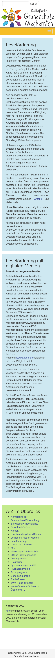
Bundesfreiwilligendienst (24, 523)
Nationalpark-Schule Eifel (24, 551)
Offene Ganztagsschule (23, 555)
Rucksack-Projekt (20, 568)
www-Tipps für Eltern (22, 582)
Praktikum (16, 562)
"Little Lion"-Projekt (21, 544)
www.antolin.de (24, 357)
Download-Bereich (21, 527)
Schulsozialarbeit (20, 576)
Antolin (38, 199)
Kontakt (15, 530)
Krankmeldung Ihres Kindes (26, 534)
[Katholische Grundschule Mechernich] (27, 17)
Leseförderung (19, 541)
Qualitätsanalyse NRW (23, 565)
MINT (14, 548)
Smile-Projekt (18, 579)
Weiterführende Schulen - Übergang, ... (24, 588)
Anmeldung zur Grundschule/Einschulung (25, 518)
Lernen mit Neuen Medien (25, 537)
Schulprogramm (19, 572)
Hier (8, 610)
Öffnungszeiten (19, 558)
